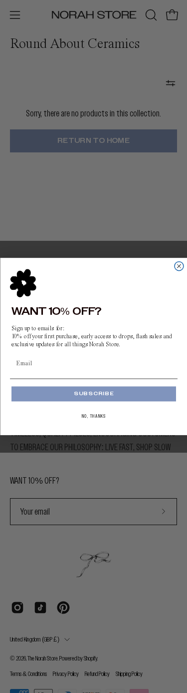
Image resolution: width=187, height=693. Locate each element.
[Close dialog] (179, 266)
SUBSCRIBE (93, 393)
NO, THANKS (93, 416)
